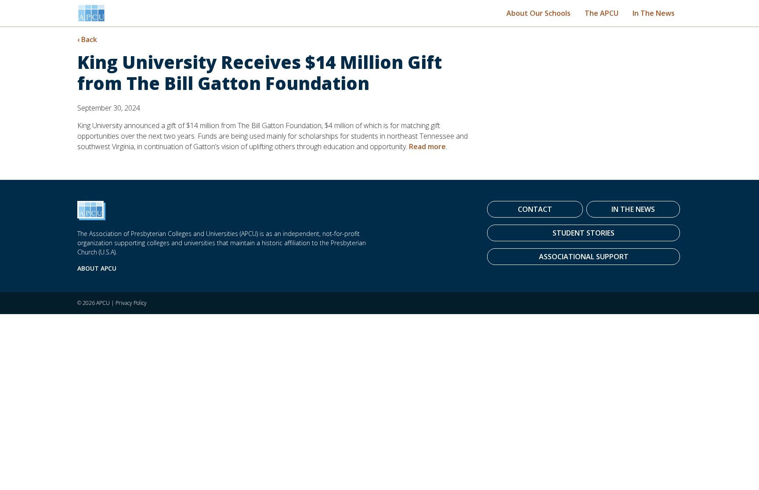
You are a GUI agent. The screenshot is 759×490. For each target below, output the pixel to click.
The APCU (601, 13)
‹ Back (87, 39)
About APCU (96, 268)
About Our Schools (538, 13)
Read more (427, 146)
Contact (535, 209)
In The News (653, 13)
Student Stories (583, 233)
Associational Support (584, 256)
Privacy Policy (131, 303)
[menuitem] (538, 13)
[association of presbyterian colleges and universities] (91, 13)
